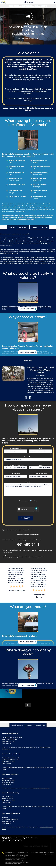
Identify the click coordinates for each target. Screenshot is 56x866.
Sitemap (45, 852)
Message (28, 482)
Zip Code (40, 465)
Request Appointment (26, 38)
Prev (26, 397)
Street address (28, 457)
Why (23, 6)
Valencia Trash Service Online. (41, 788)
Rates (17, 6)
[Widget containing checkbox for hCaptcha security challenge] (28, 509)
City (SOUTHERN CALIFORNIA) (15, 465)
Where (43, 6)
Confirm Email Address (40, 473)
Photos (38, 846)
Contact (29, 6)
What (11, 6)
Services (26, 846)
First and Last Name (15, 448)
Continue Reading (27, 309)
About (34, 846)
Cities (30, 846)
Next (30, 397)
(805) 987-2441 (31, 838)
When (36, 6)
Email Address (16, 473)
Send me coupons (24, 501)
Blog (42, 846)
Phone (40, 448)
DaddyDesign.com (50, 854)
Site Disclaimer (51, 852)
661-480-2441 (30, 2)
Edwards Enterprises (3, 2)
